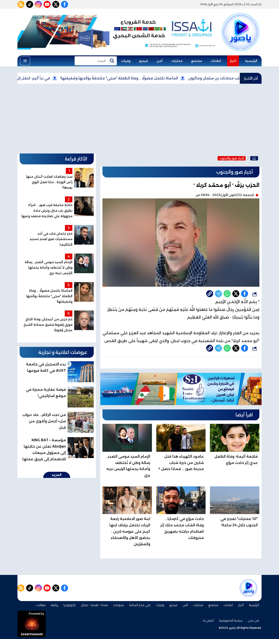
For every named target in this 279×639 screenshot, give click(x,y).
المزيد (56, 475)
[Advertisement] (139, 118)
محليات (176, 61)
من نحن (253, 620)
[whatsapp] (209, 293)
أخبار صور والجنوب (231, 158)
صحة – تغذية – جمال (94, 605)
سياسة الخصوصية (231, 620)
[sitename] (248, 588)
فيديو (143, 61)
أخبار (233, 61)
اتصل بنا (208, 620)
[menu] (25, 60)
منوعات (118, 605)
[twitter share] (235, 293)
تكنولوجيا (69, 605)
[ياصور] (240, 24)
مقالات (41, 605)
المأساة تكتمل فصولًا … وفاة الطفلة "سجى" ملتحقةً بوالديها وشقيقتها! (141, 78)
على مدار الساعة (140, 605)
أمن (160, 61)
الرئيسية (251, 61)
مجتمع (196, 61)
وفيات (125, 61)
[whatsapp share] (227, 293)
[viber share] (218, 293)
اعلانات (216, 61)
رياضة (54, 605)
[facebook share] (244, 293)
